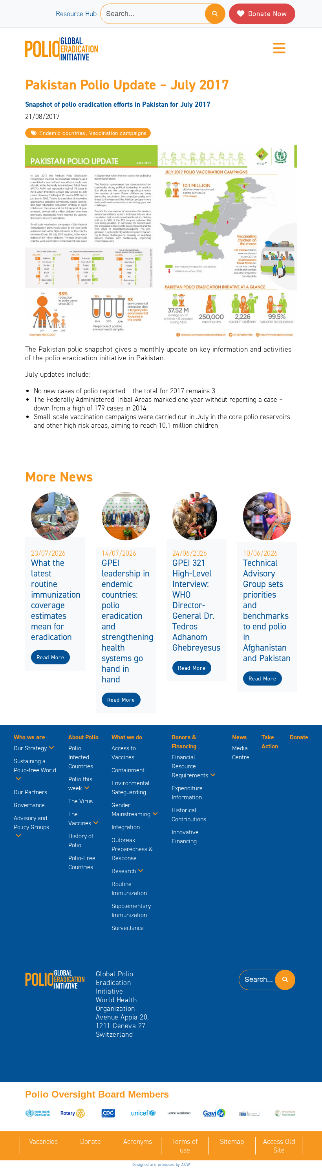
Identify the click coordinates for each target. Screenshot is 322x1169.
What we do (127, 737)
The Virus (80, 801)
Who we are (29, 737)
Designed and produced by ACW (161, 1164)
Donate (299, 737)
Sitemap (232, 1141)
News (239, 737)
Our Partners (30, 792)
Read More (50, 657)
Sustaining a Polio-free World (35, 765)
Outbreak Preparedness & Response (132, 849)
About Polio (83, 737)
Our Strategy (30, 748)
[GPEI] (55, 978)
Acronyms (137, 1141)
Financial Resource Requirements (190, 766)
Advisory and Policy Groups (31, 822)
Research (124, 871)
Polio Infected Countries (80, 757)
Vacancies (43, 1141)
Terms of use (185, 1146)
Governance (29, 805)
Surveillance (128, 928)
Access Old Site (279, 1146)
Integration (126, 827)
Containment (128, 770)
